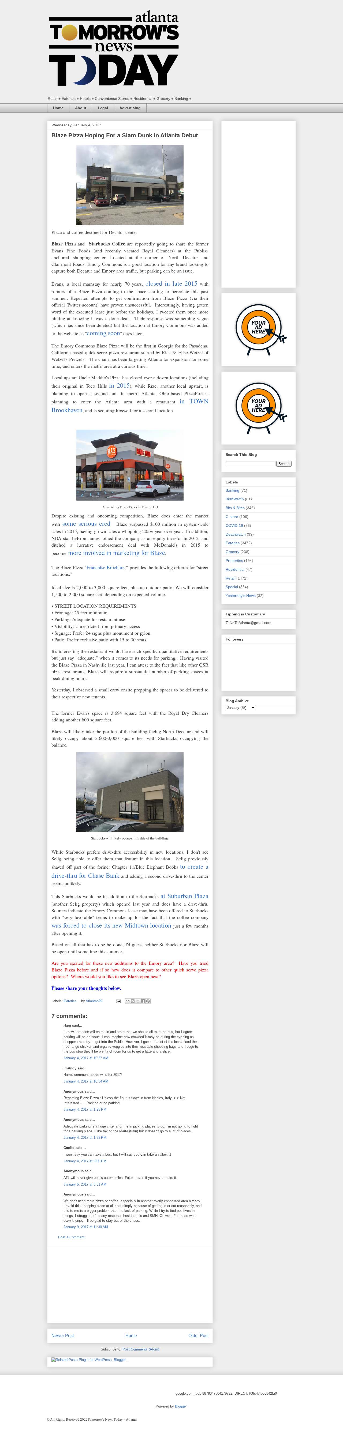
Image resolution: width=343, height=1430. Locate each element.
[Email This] (127, 1001)
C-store (232, 517)
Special (232, 587)
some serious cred (86, 523)
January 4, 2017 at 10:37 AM (86, 1058)
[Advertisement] (130, 1285)
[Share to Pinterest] (148, 1001)
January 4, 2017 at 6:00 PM (85, 1161)
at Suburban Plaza (184, 895)
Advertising (130, 108)
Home (58, 108)
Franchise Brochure (106, 567)
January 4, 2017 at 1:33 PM (85, 1138)
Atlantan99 (94, 1001)
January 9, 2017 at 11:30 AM (86, 1227)
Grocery (232, 552)
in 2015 (119, 385)
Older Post (198, 1335)
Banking (232, 490)
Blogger (181, 1406)
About (80, 108)
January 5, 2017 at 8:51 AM (85, 1184)
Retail (230, 578)
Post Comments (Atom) (140, 1349)
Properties (234, 560)
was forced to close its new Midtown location (111, 925)
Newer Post (62, 1335)
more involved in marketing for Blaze (116, 552)
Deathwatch (236, 534)
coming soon (103, 332)
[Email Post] (118, 1001)
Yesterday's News (241, 595)
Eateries (70, 1001)
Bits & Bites (235, 508)
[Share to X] (137, 1001)
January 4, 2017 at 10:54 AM (86, 1081)
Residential (235, 569)
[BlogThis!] (132, 1001)
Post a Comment (71, 1237)
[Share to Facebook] (143, 1001)
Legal (103, 108)
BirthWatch (235, 499)
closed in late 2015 (171, 283)
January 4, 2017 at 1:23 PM (85, 1109)
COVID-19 (234, 525)
